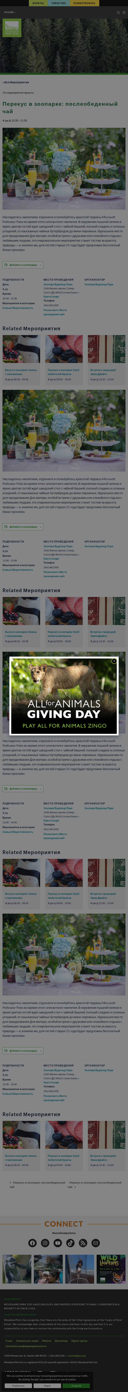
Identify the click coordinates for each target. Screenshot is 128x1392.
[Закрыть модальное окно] (114, 661)
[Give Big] (64, 695)
